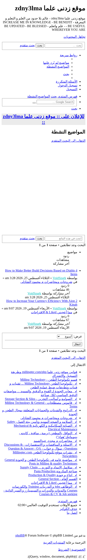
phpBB (20, 535)
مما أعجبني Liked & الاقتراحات (51, 312)
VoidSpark (59, 278)
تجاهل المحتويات (74, 36)
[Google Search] (34, 102)
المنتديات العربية (54, 542)
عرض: (77, 336)
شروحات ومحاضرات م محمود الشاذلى (46, 282)
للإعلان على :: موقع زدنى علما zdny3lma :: (43, 119)
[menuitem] (56, 62)
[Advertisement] (43, 189)
